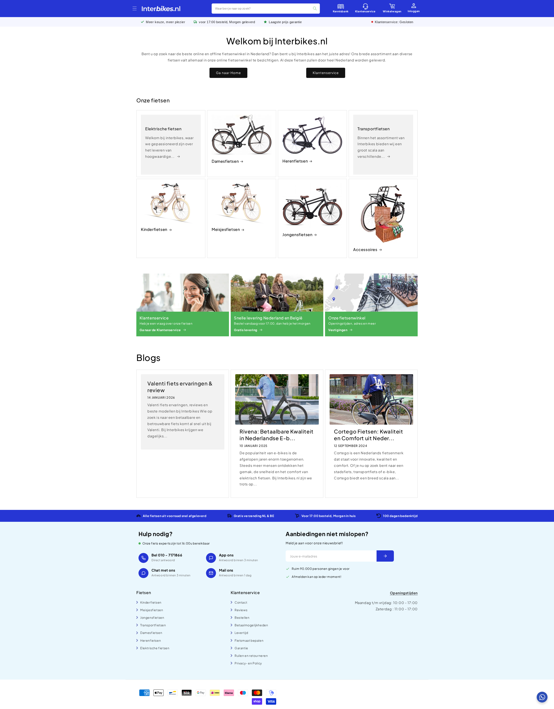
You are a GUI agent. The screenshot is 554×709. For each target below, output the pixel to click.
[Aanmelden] (385, 556)
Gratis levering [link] (245, 330)
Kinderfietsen (154, 229)
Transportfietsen (374, 128)
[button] (134, 8)
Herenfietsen (295, 160)
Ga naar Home (228, 73)
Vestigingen (338, 330)
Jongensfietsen (297, 234)
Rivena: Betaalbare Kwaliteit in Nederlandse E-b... (277, 434)
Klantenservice (326, 73)
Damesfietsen (225, 161)
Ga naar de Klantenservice (160, 330)
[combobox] (266, 8)
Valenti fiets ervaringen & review (180, 386)
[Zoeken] (315, 8)
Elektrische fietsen (163, 128)
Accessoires (365, 249)
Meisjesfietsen (226, 229)
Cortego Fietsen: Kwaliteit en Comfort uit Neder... (368, 434)
